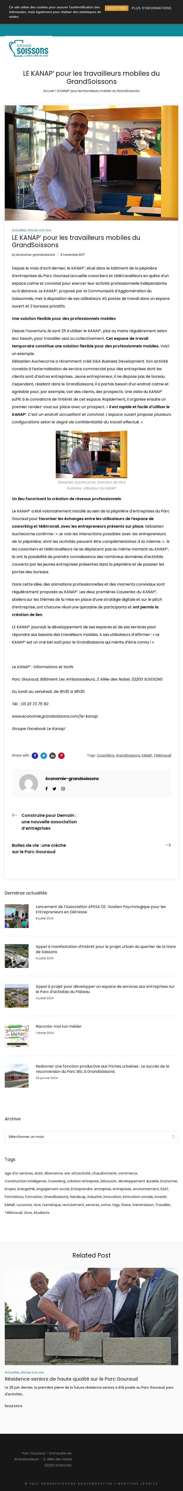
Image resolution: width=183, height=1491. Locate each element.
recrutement (73, 1204)
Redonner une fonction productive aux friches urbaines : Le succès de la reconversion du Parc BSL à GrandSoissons (102, 1069)
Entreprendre (81, 1189)
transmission (143, 1204)
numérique (51, 1204)
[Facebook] (46, 788)
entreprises (122, 1189)
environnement (146, 1189)
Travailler (162, 1204)
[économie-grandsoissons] (28, 783)
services (92, 1204)
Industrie (94, 1196)
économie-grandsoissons (35, 255)
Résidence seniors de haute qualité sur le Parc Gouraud (71, 1379)
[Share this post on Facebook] (35, 756)
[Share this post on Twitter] (44, 756)
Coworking (56, 1181)
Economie (168, 1181)
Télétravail (13, 1212)
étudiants (42, 1212)
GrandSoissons (56, 1196)
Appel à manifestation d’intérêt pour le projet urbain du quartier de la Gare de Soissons (106, 949)
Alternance (53, 1173)
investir (161, 1196)
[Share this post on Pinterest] (61, 756)
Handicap (78, 1196)
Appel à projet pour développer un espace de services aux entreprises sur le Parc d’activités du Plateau (105, 989)
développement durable (138, 1181)
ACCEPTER (116, 8)
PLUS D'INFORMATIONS (152, 8)
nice (37, 1204)
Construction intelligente (25, 1181)
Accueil (48, 91)
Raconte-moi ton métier (59, 1026)
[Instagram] (63, 788)
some (106, 1204)
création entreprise (83, 1181)
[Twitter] (54, 788)
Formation (33, 1196)
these (126, 1204)
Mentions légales (138, 1484)
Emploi (10, 1189)
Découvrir (109, 1181)
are (67, 1173)
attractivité (80, 1173)
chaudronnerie (104, 1173)
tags (116, 1204)
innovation (112, 1196)
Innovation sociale (138, 1196)
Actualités (19, 230)
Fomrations (14, 1196)
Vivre (28, 1212)
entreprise (102, 1189)
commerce (127, 1173)
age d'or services (19, 1173)
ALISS (39, 1173)
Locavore (24, 1204)
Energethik (26, 1189)
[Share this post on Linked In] (52, 756)
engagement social (52, 1189)
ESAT (164, 1189)
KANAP (10, 1204)
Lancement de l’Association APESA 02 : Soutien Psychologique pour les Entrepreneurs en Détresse (101, 909)
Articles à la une (39, 230)
